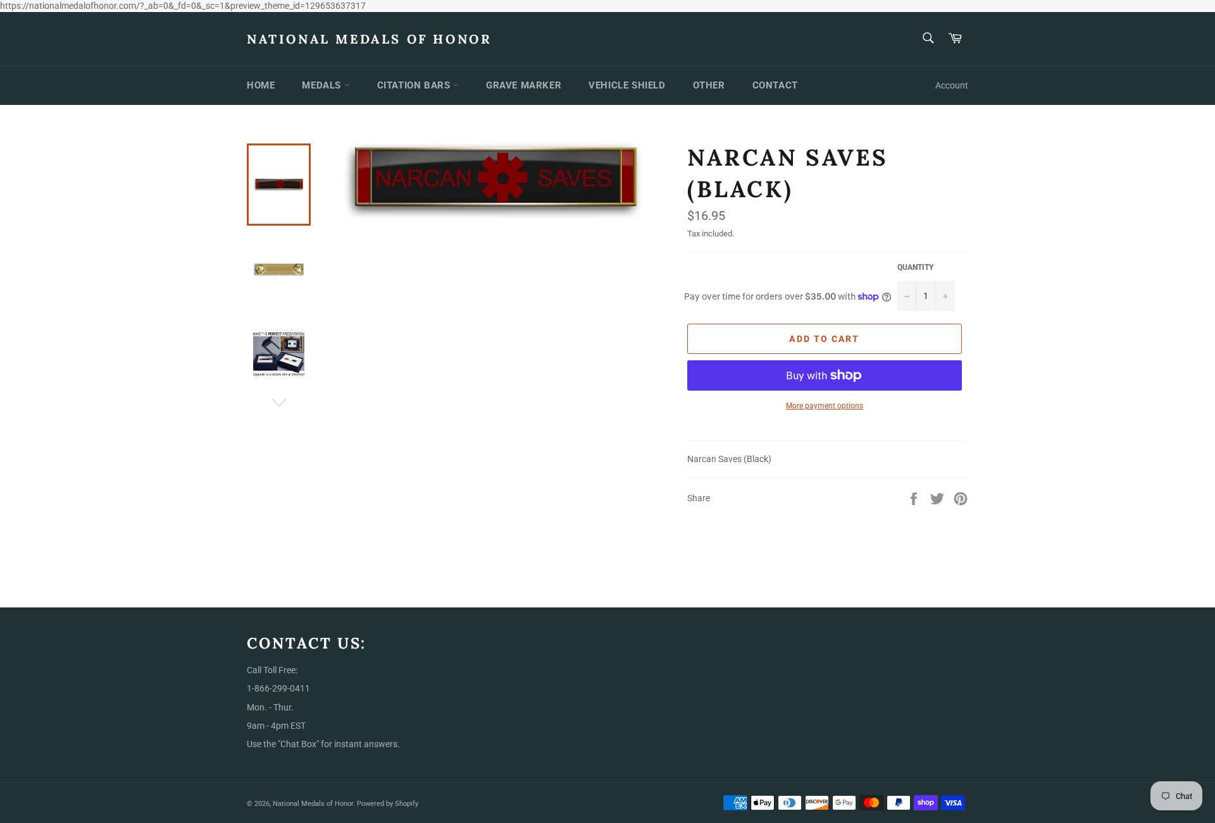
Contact (775, 85)
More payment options (824, 405)
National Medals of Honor (369, 39)
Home (261, 85)
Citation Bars (415, 85)
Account (951, 85)
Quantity (915, 267)
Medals (323, 85)
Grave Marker (523, 85)
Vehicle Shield (627, 85)
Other (709, 85)
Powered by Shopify (387, 804)
